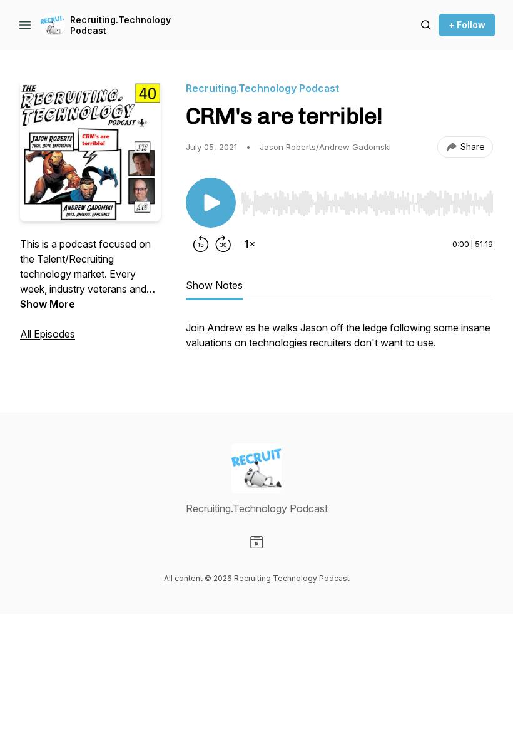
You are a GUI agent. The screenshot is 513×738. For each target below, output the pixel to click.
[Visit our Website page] (256, 542)
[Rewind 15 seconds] (201, 244)
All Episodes (47, 334)
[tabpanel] (339, 341)
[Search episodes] (426, 25)
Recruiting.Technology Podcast (120, 25)
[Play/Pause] (211, 203)
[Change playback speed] (249, 244)
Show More (47, 304)
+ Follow (467, 24)
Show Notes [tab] (214, 285)
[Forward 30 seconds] (223, 244)
